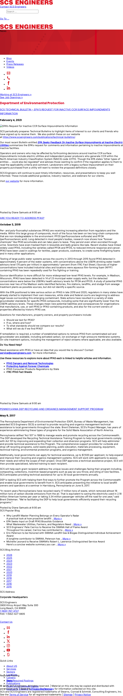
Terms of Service (18, 694)
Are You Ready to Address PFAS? (22, 218)
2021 (9, 569)
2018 (9, 578)
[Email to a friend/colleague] (8, 74)
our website (12, 181)
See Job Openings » (11, 97)
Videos (10, 67)
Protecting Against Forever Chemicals (27, 366)
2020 (9, 572)
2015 (9, 586)
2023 (9, 563)
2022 (9, 566)
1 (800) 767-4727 (9, 611)
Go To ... (4, 18)
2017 (9, 581)
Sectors (10, 671)
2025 (9, 557)
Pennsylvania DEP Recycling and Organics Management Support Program (51, 409)
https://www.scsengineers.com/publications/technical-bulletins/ (39, 137)
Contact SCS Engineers (13, 6)
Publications (13, 683)
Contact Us (6, 621)
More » (58, 518)
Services (11, 669)
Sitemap (68, 694)
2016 (9, 583)
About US (11, 666)
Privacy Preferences (42, 688)
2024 (9, 560)
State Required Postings (19, 680)
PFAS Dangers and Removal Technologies (29, 363)
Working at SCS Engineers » (16, 94)
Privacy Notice (83, 694)
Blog (9, 58)
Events (10, 61)
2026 (9, 555)
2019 (9, 575)
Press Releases (15, 64)
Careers (11, 677)
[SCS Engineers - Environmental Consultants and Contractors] (26, 3)
